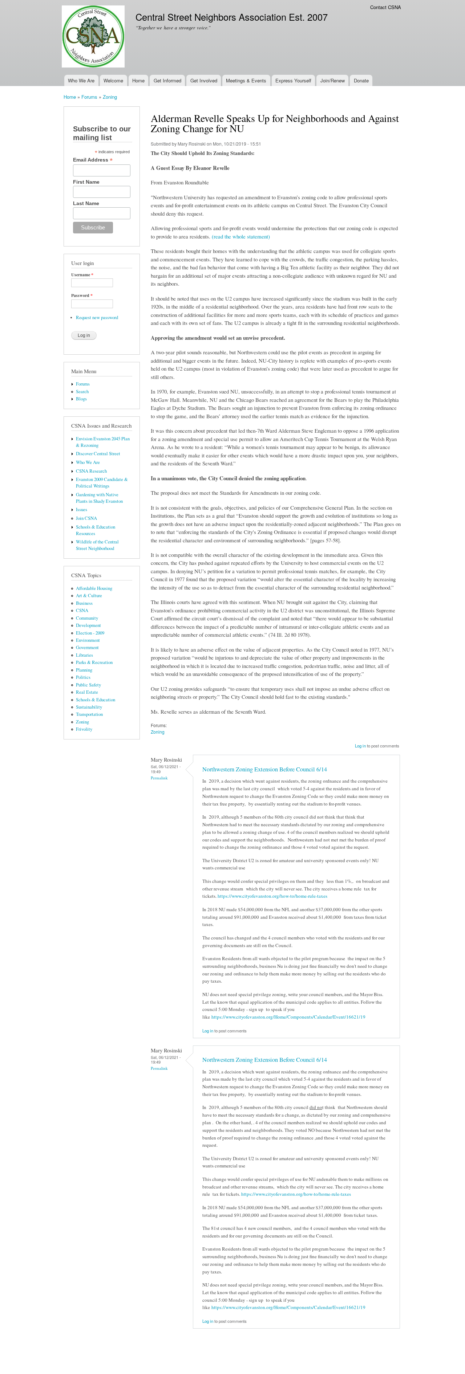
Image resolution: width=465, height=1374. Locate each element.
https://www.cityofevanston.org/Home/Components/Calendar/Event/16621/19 (289, 1017)
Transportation (89, 714)
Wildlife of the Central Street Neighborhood (97, 545)
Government (87, 647)
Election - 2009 (90, 633)
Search (82, 391)
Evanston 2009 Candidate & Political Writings (102, 482)
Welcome (113, 80)
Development (88, 625)
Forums (89, 96)
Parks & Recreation (94, 662)
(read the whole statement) (241, 236)
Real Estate (87, 692)
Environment (88, 640)
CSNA (82, 610)
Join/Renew (332, 80)
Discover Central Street (98, 453)
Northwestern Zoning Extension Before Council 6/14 (264, 769)
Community (87, 618)
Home (138, 80)
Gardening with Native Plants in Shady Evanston (99, 498)
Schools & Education (95, 700)
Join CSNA (86, 518)
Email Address (93, 159)
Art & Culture (89, 595)
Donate (361, 80)
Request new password (97, 317)
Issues (81, 509)
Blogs (81, 399)
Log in (360, 746)
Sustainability (89, 707)
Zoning (110, 96)
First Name (86, 182)
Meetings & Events (246, 80)
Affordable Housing (94, 588)
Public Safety (88, 685)
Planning (84, 670)
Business (84, 603)
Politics (83, 677)
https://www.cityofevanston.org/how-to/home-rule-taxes (273, 896)
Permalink (159, 777)
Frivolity (84, 729)
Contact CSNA (385, 7)
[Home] (94, 37)
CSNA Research (91, 471)
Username (82, 275)
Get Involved (203, 80)
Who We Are (81, 80)
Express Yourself (293, 80)
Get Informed (167, 80)
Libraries (84, 655)
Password (82, 295)
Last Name (86, 203)
